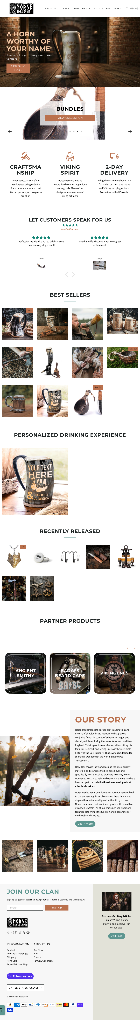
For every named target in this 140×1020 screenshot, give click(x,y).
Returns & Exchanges (17, 953)
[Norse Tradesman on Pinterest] (16, 933)
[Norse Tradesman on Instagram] (12, 933)
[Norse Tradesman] (21, 9)
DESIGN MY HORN (18, 68)
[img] (70, 225)
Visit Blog (117, 936)
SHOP (49, 8)
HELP (118, 8)
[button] (9, 131)
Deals (64, 8)
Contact (11, 950)
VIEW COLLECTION (70, 117)
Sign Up (57, 907)
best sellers (70, 295)
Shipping (11, 957)
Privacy (37, 957)
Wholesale (82, 8)
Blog (35, 953)
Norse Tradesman (20, 996)
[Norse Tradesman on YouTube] (28, 933)
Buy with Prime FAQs (17, 964)
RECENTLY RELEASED (70, 531)
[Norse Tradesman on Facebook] (8, 933)
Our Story (102, 8)
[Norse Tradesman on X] (24, 933)
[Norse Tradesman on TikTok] (20, 933)
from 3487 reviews (70, 229)
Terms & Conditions (43, 961)
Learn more (85, 823)
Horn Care (12, 961)
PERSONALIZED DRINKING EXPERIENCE (70, 435)
